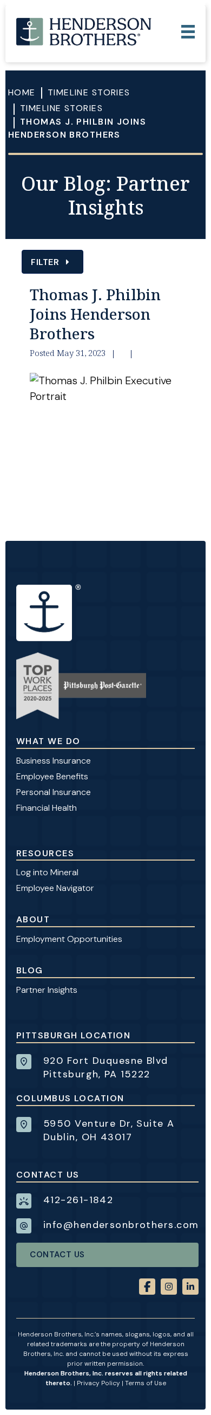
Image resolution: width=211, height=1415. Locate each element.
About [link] (33, 919)
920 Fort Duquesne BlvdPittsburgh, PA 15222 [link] (105, 1067)
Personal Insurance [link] (53, 792)
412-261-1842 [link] (78, 1199)
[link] (83, 32)
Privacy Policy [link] (98, 1383)
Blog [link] (29, 970)
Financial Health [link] (46, 807)
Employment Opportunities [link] (69, 939)
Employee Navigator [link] (55, 888)
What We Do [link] (48, 741)
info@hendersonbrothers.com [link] (121, 1224)
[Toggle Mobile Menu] (188, 31)
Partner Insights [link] (46, 990)
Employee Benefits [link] (52, 776)
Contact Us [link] (57, 1254)
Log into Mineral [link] (47, 872)
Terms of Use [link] (145, 1383)
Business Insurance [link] (53, 760)
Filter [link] (46, 262)
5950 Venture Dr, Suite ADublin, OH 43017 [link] (109, 1130)
